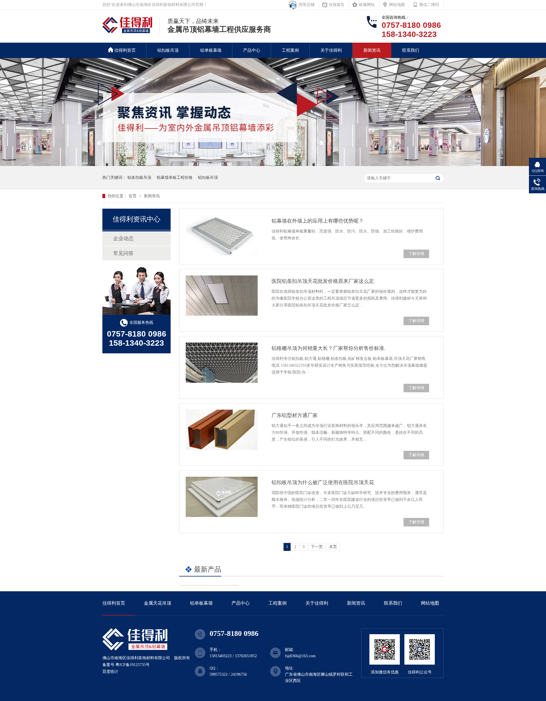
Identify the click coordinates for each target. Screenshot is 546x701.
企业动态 (123, 238)
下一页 (317, 547)
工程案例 (290, 50)
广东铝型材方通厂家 (295, 415)
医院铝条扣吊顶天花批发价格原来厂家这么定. (323, 281)
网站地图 (397, 5)
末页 (333, 547)
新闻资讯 (371, 50)
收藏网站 (367, 5)
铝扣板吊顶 (168, 50)
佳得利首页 (125, 50)
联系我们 (410, 50)
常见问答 (123, 253)
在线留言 (337, 5)
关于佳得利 (331, 50)
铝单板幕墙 (211, 50)
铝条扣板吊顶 (139, 177)
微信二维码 (429, 5)
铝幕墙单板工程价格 (175, 177)
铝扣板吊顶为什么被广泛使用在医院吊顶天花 (323, 482)
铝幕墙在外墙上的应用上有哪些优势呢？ (318, 221)
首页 (133, 196)
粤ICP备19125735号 (132, 665)
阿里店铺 (305, 5)
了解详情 (416, 254)
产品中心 (251, 50)
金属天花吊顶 (157, 603)
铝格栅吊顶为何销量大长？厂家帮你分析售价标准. (329, 348)
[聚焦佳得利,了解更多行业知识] (273, 165)
